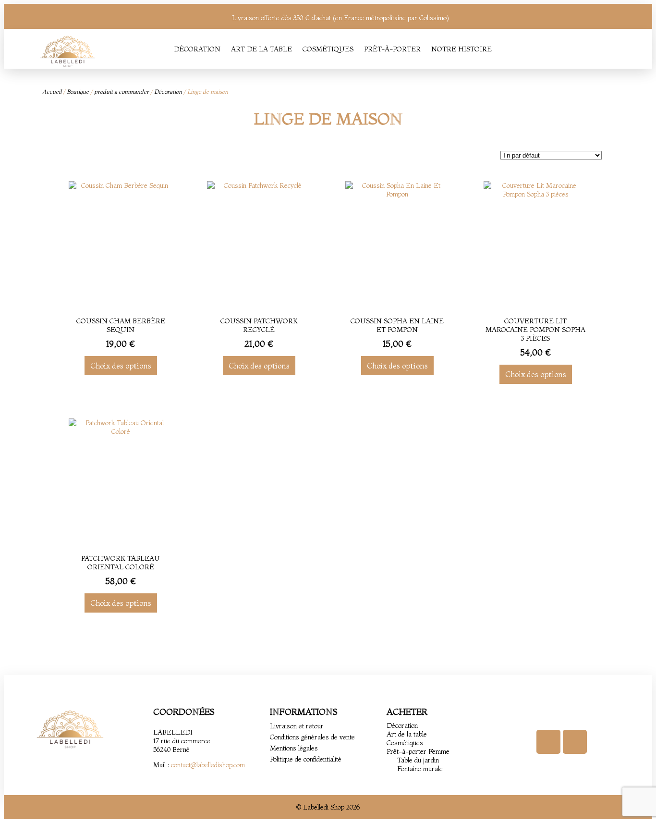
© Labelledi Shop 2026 (328, 807)
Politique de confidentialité (305, 759)
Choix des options (120, 365)
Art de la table (261, 49)
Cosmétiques (328, 49)
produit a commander (121, 91)
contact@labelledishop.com (208, 765)
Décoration (197, 49)
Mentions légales (294, 748)
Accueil (51, 91)
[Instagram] (575, 742)
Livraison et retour (297, 726)
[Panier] (612, 49)
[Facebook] (548, 742)
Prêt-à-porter (392, 49)
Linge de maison (328, 119)
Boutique (78, 91)
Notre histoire (461, 49)
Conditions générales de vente (312, 737)
